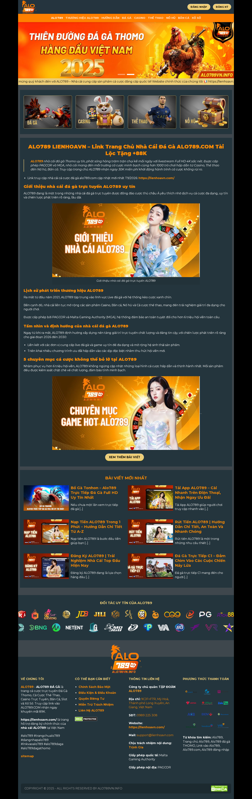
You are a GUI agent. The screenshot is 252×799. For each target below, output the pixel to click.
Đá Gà (126, 18)
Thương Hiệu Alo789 (82, 18)
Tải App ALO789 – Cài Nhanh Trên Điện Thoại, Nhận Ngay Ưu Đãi (198, 493)
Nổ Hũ (170, 18)
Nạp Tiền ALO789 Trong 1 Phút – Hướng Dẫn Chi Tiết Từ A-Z (96, 527)
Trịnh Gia (136, 747)
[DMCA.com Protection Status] (86, 719)
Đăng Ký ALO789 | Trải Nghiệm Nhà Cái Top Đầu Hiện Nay (95, 561)
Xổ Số (196, 18)
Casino (140, 18)
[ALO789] (41, 7)
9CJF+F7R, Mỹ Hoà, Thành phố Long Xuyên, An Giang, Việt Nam (149, 703)
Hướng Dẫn (110, 18)
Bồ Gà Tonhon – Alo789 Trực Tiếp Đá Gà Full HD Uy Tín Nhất (94, 493)
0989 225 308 (147, 715)
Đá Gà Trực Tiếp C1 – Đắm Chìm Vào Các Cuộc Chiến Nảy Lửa (200, 561)
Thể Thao (155, 18)
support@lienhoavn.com (155, 735)
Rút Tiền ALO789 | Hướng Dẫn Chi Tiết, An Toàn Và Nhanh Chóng (200, 527)
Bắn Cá (183, 18)
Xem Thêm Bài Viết (124, 457)
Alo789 (57, 18)
